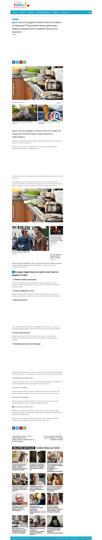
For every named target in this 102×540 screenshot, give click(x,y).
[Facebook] (13, 62)
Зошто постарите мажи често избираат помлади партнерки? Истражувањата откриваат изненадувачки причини (55, 467)
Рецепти (55, 12)
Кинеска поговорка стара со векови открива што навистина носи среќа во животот (20, 489)
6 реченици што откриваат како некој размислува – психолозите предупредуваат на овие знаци (37, 509)
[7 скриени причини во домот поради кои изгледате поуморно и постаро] (38, 479)
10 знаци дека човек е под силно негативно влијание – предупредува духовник (55, 531)
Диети (22, 12)
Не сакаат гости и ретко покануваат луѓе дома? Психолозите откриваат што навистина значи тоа (37, 467)
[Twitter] (17, 62)
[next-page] (62, 447)
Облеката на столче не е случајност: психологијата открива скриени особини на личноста (37, 531)
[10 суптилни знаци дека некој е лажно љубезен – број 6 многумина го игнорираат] (55, 479)
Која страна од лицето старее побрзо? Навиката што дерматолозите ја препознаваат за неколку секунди (23, 438)
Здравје (30, 12)
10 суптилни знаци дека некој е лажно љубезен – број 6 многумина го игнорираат (54, 489)
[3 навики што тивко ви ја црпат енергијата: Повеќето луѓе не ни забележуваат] (20, 499)
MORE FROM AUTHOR (47, 448)
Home (13, 16)
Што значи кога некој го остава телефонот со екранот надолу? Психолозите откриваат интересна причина (19, 467)
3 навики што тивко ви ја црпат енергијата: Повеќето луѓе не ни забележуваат (19, 508)
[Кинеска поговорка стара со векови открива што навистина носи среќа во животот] (20, 479)
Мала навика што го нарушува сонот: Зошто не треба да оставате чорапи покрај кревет (19, 531)
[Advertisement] (37, 47)
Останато (65, 12)
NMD (14, 34)
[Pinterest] (21, 62)
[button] (89, 12)
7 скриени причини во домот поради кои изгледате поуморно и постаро (37, 489)
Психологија (19, 16)
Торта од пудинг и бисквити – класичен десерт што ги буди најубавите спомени (53, 437)
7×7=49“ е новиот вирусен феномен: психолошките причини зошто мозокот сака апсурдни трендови (54, 509)
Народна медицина (43, 12)
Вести (15, 12)
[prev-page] (60, 447)
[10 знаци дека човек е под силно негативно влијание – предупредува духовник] (55, 521)
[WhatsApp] (24, 62)
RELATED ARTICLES (23, 448)
